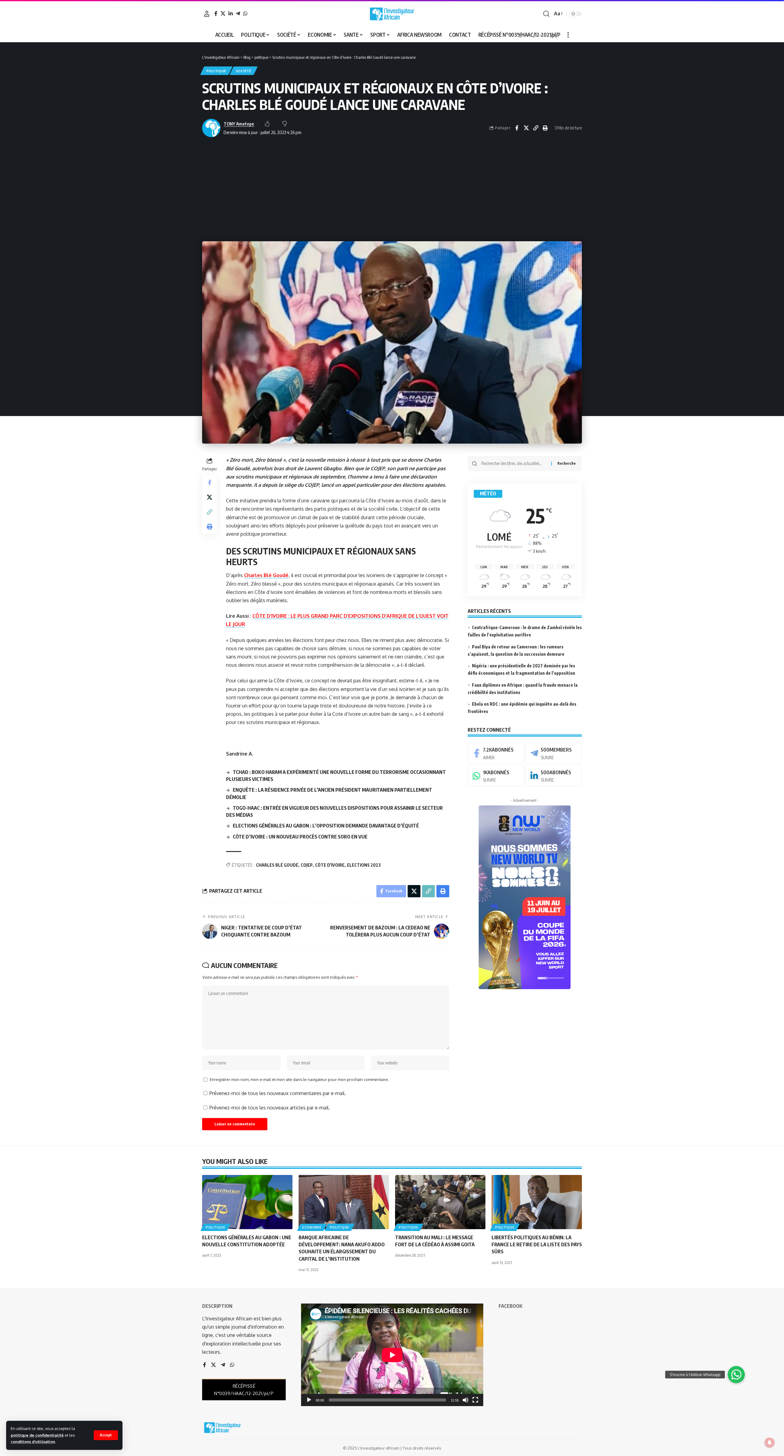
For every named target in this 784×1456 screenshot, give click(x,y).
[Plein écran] (475, 1400)
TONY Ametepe (239, 123)
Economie (312, 1227)
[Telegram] (238, 13)
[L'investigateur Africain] (392, 14)
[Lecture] (309, 1400)
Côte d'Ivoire (330, 865)
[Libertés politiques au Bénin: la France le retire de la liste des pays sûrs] (537, 1202)
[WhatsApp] (245, 13)
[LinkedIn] (230, 13)
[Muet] (465, 1400)
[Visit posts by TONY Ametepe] (211, 128)
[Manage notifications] (770, 1442)
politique (216, 71)
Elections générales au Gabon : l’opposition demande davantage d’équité (326, 826)
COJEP (307, 865)
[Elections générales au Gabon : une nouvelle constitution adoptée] (247, 1202)
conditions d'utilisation (33, 1441)
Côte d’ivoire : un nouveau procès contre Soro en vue (300, 837)
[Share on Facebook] (516, 128)
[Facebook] (216, 13)
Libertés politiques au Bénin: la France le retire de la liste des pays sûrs (537, 1244)
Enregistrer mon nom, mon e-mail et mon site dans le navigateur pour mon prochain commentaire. (299, 1079)
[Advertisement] (392, 189)
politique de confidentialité (37, 1435)
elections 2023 (364, 865)
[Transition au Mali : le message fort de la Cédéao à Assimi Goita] (440, 1202)
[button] (106, 1435)
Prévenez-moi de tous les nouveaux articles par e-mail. (269, 1108)
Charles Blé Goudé (266, 575)
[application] (392, 1355)
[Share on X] (526, 128)
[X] (223, 13)
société (243, 71)
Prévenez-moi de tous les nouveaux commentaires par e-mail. (277, 1093)
